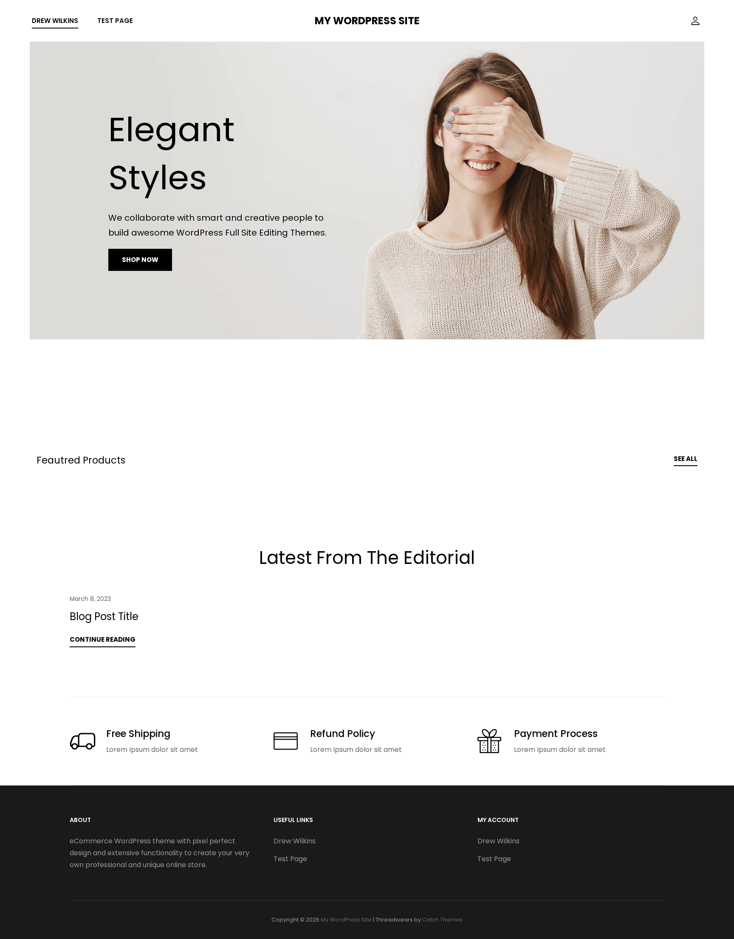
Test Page (115, 20)
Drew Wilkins (55, 20)
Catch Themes (442, 920)
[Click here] (695, 21)
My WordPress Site (367, 21)
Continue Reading (103, 639)
